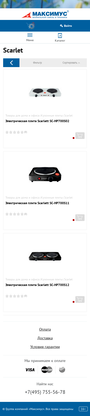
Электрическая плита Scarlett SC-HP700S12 (37, 285)
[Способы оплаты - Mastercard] (47, 369)
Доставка (45, 338)
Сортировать (70, 62)
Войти (68, 25)
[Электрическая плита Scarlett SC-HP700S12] (45, 256)
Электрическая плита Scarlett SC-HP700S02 (37, 121)
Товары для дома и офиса (22, 115)
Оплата (45, 329)
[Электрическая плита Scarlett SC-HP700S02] (45, 92)
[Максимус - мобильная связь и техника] (45, 14)
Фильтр (37, 62)
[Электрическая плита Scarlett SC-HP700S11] (45, 174)
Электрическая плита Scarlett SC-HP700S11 (37, 203)
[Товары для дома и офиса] (11, 62)
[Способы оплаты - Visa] (30, 369)
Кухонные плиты (52, 115)
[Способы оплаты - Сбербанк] (62, 370)
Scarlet (68, 115)
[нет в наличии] (80, 135)
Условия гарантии (45, 346)
